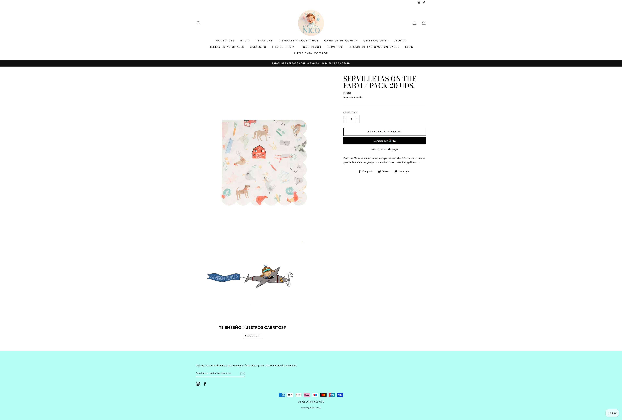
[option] (311, 63)
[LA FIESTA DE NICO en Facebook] (205, 384)
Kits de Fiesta (283, 47)
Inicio (245, 40)
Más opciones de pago (385, 149)
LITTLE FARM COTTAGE (311, 53)
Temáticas (264, 40)
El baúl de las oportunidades (374, 47)
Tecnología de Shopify (311, 407)
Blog (409, 47)
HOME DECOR (311, 47)
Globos (400, 40)
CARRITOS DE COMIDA (341, 40)
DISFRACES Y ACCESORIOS (298, 40)
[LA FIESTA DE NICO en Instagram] (198, 384)
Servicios (335, 47)
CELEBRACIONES (375, 40)
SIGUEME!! (252, 335)
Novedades (225, 40)
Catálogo (258, 47)
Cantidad (350, 112)
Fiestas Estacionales (226, 47)
